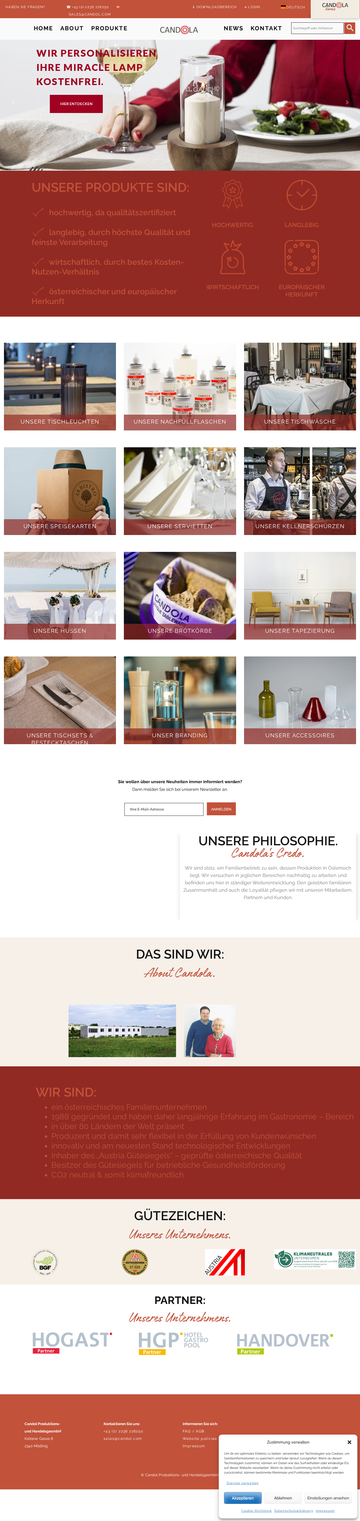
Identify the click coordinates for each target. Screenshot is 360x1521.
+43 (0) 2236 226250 (124, 1431)
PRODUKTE (109, 28)
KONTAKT (266, 28)
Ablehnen (283, 1498)
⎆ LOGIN (252, 7)
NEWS (234, 28)
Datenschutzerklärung (293, 1511)
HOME (43, 28)
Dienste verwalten (243, 1483)
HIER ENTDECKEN (76, 103)
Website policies (200, 1438)
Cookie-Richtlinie (256, 1511)
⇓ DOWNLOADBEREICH (214, 7)
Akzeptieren (243, 1498)
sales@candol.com (123, 1438)
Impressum (325, 1511)
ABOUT (72, 28)
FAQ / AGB (194, 1431)
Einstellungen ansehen (328, 1498)
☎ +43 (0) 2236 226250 (87, 7)
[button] (349, 1442)
